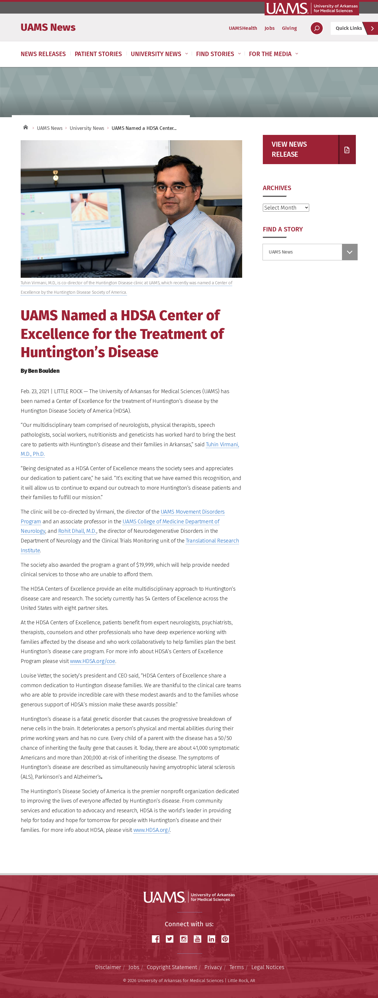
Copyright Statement (172, 967)
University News (156, 54)
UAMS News (48, 27)
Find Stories (215, 54)
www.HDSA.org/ (151, 830)
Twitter (172, 939)
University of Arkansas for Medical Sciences (312, 8)
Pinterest (227, 939)
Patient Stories (98, 54)
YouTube (199, 939)
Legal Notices (267, 967)
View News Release (289, 149)
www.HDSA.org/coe (92, 661)
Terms (236, 967)
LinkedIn (213, 939)
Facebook (158, 939)
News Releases (43, 54)
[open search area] (316, 28)
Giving (289, 28)
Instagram (186, 939)
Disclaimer (108, 967)
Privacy (213, 967)
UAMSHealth (243, 28)
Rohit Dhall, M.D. (77, 530)
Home (25, 127)
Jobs (270, 28)
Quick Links (349, 28)
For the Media (270, 54)
